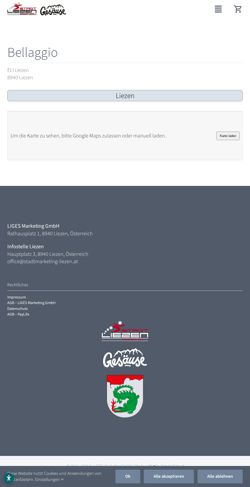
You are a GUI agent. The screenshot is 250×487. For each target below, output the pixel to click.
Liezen (125, 96)
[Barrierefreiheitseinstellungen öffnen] (9, 478)
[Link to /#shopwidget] (238, 8)
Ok (127, 476)
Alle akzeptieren (169, 476)
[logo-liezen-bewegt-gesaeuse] (36, 5)
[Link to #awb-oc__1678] (218, 9)
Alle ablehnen (220, 476)
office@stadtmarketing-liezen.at (42, 261)
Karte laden (228, 136)
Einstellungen (48, 479)
